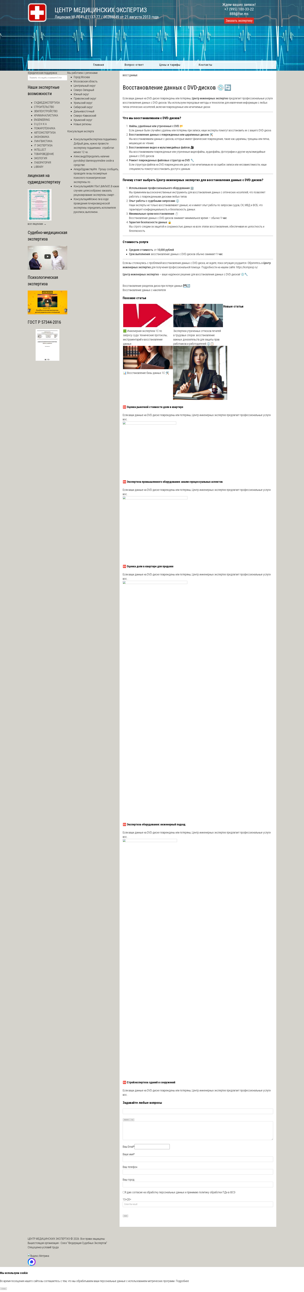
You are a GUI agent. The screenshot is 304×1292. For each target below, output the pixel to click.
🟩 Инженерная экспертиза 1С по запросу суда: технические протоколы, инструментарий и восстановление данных (145, 337)
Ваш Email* (128, 1146)
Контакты (205, 65)
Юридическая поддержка (42, 72)
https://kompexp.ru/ (247, 267)
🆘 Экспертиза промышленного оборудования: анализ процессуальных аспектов (173, 481)
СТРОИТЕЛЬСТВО (44, 107)
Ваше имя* (129, 1154)
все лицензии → (37, 223)
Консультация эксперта (80, 131)
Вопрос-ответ (134, 65)
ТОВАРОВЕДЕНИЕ (44, 154)
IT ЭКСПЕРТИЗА (43, 145)
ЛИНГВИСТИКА (43, 141)
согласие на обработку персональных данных (158, 1192)
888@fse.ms (239, 14)
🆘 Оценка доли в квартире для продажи (148, 566)
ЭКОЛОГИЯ (40, 158)
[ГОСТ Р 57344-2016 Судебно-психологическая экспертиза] (47, 359)
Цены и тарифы (169, 65)
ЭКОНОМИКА (41, 136)
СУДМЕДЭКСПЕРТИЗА (47, 102)
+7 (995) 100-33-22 (239, 9)
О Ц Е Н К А (40, 124)
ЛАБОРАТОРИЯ (42, 162)
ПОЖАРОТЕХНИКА (44, 128)
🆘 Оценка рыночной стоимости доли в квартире (153, 407)
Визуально (126, 1119)
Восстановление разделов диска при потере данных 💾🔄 (156, 285)
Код (132, 1119)
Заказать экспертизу (239, 20)
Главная (98, 65)
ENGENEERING (42, 119)
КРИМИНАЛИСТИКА (46, 115)
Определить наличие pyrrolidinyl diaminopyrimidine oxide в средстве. (94, 161)
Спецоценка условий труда (43, 1247)
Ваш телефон (130, 1167)
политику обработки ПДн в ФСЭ (217, 1192)
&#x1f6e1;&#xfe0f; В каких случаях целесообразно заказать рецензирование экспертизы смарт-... (96, 190)
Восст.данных (130, 75)
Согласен (3, 1288)
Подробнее (182, 1281)
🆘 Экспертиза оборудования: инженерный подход (154, 824)
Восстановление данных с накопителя (144, 290)
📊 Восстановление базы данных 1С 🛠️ (146, 373)
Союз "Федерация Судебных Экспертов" (84, 1243)
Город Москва (82, 77)
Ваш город (128, 1179)
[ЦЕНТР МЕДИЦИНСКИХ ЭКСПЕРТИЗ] (37, 21)
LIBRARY (38, 166)
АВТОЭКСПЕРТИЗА (45, 132)
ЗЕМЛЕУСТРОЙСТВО (45, 111)
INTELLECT (40, 149)
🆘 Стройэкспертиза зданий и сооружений (149, 1082)
